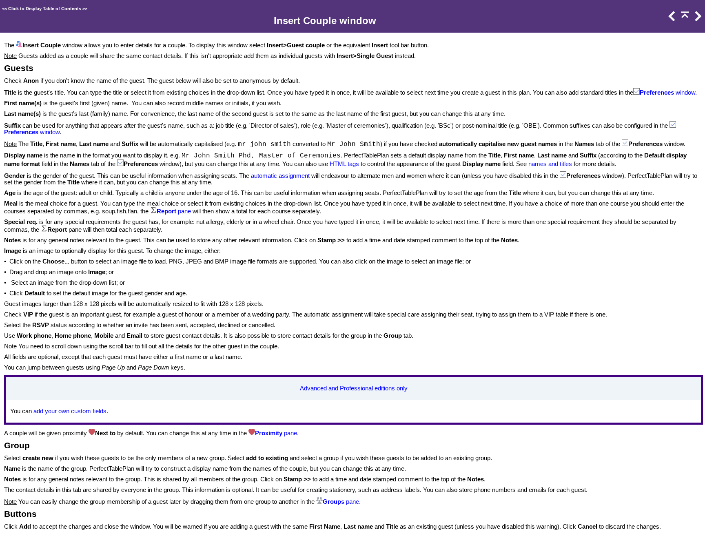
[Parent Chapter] (684, 19)
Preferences (657, 92)
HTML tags (344, 164)
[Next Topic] (697, 19)
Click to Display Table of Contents (44, 8)
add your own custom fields (69, 411)
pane (183, 211)
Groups (333, 501)
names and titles (550, 164)
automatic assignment (281, 176)
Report (166, 211)
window (684, 92)
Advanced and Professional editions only (354, 388)
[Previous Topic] (671, 19)
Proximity (269, 433)
